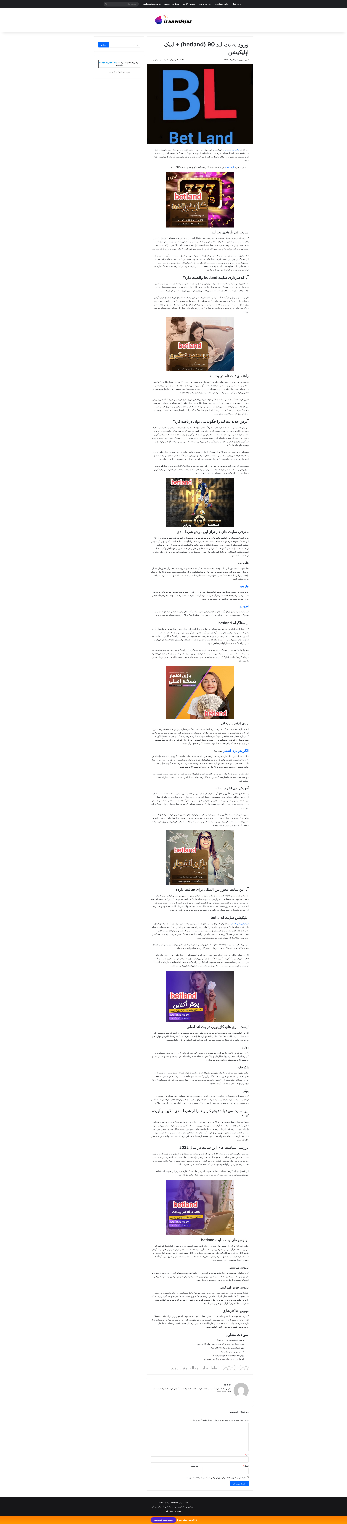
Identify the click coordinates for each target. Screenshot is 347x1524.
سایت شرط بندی (222, 4)
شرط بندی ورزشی (171, 4)
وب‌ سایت (194, 1466)
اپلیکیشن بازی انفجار (240, 923)
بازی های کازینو (189, 4)
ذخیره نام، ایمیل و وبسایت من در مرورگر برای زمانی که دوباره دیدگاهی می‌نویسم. (216, 1477)
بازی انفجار (229, 167)
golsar (227, 1384)
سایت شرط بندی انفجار (151, 4)
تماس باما (169, 1511)
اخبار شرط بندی (205, 4)
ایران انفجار (237, 4)
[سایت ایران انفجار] (174, 20)
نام (247, 1454)
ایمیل (246, 1466)
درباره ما (178, 1511)
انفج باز (244, 606)
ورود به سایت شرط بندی (163, 1520)
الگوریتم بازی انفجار (236, 751)
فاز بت (244, 586)
